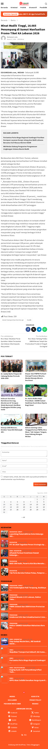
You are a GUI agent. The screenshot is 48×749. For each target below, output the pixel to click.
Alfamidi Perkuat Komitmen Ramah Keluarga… (24, 554)
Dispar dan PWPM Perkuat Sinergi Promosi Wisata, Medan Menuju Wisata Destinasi (35, 377)
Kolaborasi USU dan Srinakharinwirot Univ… (28, 617)
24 (4, 509)
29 (37, 509)
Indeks (12, 696)
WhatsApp (36, 716)
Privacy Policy (35, 700)
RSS (25, 735)
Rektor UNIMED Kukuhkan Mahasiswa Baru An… (27, 626)
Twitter (36, 713)
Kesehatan (13, 532)
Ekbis (11, 551)
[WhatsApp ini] (44, 329)
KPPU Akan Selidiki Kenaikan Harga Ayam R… (28, 680)
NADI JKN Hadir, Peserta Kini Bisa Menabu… (27, 563)
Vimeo (36, 728)
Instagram (36, 724)
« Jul (23, 517)
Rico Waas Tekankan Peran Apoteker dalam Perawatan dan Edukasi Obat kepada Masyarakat (11, 341)
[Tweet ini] (33, 329)
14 (31, 504)
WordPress (13, 724)
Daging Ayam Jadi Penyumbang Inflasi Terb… (25, 671)
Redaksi (35, 704)
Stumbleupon (36, 720)
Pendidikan (13, 585)
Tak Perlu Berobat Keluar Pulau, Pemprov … (28, 573)
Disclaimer (12, 700)
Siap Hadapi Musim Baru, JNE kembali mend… (24, 642)
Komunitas (18, 639)
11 (11, 504)
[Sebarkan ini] (28, 329)
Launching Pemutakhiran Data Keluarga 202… (26, 535)
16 (44, 504)
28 (31, 509)
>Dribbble (14, 728)
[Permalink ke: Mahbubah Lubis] (3, 38)
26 (17, 509)
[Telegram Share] (39, 329)
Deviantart (36, 731)
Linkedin (14, 731)
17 (4, 507)
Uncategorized (19, 668)
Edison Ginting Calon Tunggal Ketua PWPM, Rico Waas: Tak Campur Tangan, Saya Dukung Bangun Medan (36, 432)
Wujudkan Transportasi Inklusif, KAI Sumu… (27, 652)
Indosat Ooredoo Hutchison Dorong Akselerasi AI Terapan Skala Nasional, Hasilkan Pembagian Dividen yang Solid (11, 404)
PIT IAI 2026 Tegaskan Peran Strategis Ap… (27, 544)
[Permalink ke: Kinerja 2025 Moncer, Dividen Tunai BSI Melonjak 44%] (12, 420)
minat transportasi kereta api (13, 320)
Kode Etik (35, 696)
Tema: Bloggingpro (33, 745)
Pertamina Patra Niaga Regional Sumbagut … (27, 661)
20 (24, 507)
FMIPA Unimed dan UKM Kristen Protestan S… (27, 607)
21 (31, 507)
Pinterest (14, 716)
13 (24, 504)
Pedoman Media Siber (12, 704)
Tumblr (14, 720)
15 (37, 504)
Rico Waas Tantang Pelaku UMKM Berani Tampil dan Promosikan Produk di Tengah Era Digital (36, 341)
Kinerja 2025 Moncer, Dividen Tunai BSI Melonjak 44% (11, 429)
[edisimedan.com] (24, 3)
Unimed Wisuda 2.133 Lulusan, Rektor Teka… (25, 598)
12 (17, 504)
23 (44, 507)
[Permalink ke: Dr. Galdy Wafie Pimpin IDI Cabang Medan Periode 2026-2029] (12, 366)
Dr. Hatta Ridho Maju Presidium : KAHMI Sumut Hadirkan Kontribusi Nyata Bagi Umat (36, 401)
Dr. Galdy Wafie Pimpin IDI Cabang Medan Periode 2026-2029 (11, 376)
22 (37, 507)
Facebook (14, 713)
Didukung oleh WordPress (16, 745)
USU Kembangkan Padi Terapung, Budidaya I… (27, 589)
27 (24, 509)
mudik (29, 320)
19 (17, 507)
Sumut (20, 532)
